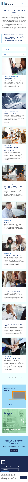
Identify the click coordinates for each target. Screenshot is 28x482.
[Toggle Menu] (26, 3)
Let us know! (7, 404)
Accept (23, 477)
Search (22, 3)
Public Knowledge (7, 3)
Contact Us (14, 450)
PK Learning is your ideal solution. (12, 429)
